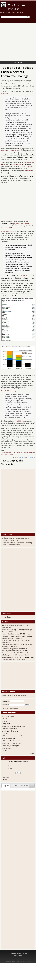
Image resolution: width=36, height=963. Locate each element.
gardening (6, 93)
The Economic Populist (17, 7)
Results (4, 779)
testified (27, 84)
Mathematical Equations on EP (12, 634)
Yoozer (5, 733)
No (11, 768)
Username (5, 701)
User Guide (7, 617)
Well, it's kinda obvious (10, 731)
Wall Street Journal (17, 164)
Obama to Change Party (10, 649)
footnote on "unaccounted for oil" (14, 726)
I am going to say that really (12, 743)
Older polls (5, 777)
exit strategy (29, 171)
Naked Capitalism (27, 166)
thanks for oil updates (10, 729)
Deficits (5, 751)
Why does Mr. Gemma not (11, 741)
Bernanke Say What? (8, 659)
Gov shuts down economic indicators (15, 695)
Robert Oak (12, 81)
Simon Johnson (6, 231)
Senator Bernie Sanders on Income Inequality (16, 640)
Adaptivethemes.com (25, 961)
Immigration (7, 748)
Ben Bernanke (17, 453)
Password (5, 705)
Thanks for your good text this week (15, 736)
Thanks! (5, 721)
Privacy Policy (18, 955)
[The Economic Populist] (3, 7)
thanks (5, 719)
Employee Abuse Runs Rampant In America (16, 625)
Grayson (25, 453)
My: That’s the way (9, 738)
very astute (7, 724)
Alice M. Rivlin (19, 421)
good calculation (8, 716)
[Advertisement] (18, 42)
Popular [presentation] (6, 786)
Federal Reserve (6, 453)
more (32, 753)
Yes (11, 765)
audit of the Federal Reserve (10, 151)
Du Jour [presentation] (14, 786)
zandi (11, 455)
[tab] (6, 786)
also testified (22, 276)
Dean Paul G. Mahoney (8, 391)
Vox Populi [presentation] (24, 786)
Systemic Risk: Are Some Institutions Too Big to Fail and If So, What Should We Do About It (17, 226)
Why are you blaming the (11, 746)
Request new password (10, 708)
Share (25, 457)
